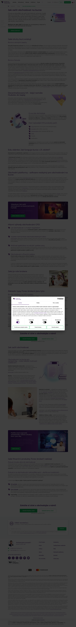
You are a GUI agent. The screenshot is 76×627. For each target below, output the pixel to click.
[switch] (31, 322)
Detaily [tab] (38, 302)
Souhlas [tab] (20, 302)
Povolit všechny (38, 327)
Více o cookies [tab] (56, 302)
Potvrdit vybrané (55, 327)
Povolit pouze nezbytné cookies (21, 327)
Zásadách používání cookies (40, 312)
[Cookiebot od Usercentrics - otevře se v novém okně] (58, 299)
